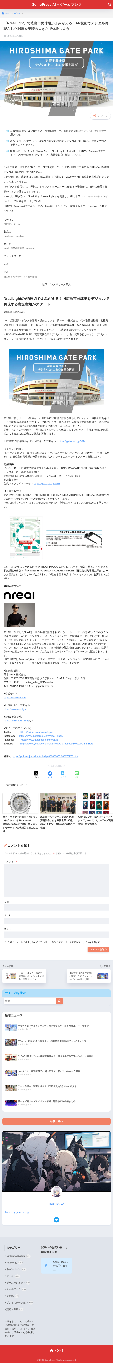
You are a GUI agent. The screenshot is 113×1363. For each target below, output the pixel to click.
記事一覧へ (56, 1121)
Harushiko (56, 1204)
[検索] (59, 1001)
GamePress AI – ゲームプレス (57, 4)
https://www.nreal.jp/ (15, 709)
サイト (7, 929)
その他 (12, 1296)
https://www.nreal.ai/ (15, 697)
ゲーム (24, 785)
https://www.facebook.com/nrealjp (39, 739)
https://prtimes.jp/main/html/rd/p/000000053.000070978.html (45, 756)
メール (7, 915)
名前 (6, 901)
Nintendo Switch (18, 1256)
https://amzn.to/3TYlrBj (16, 720)
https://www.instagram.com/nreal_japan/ (41, 736)
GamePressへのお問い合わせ (60, 1265)
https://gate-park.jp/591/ (72, 441)
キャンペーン (16, 1269)
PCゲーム (14, 1262)
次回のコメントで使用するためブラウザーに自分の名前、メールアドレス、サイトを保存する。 (55, 942)
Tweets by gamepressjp (17, 1212)
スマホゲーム (16, 1289)
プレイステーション (19, 1302)
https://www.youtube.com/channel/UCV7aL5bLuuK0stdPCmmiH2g (56, 743)
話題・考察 (15, 1309)
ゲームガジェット (18, 1282)
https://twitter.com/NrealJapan (36, 732)
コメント (10, 861)
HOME (58, 1350)
